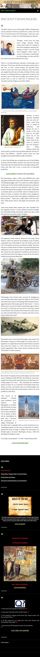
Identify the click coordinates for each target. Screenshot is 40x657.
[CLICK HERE (10, 174)
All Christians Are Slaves (8, 477)
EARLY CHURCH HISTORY (8, 10)
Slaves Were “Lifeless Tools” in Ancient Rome (14, 474)
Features (5, 461)
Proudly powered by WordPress (8, 654)
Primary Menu (38, 10)
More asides (5, 642)
